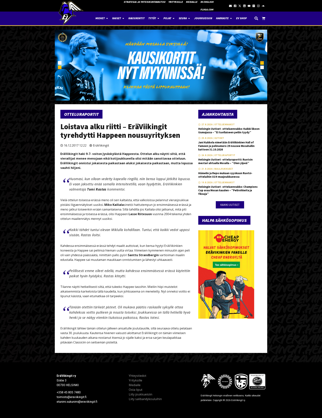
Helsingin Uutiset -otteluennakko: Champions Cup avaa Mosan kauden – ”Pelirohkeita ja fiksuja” (228, 190)
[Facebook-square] (235, 6)
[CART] (263, 18)
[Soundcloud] (263, 6)
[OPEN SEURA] (189, 18)
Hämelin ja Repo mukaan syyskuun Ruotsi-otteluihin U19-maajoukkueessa (225, 174)
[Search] (256, 18)
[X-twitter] (239, 6)
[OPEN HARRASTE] (231, 18)
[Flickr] (253, 6)
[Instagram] (258, 6)
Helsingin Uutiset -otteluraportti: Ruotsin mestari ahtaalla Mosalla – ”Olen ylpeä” (225, 161)
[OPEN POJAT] (173, 18)
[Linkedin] (244, 6)
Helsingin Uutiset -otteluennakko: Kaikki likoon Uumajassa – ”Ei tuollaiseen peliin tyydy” (229, 130)
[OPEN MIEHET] (107, 18)
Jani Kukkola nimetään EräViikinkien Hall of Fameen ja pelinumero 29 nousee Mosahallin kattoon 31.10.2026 (226, 146)
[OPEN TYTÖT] (158, 18)
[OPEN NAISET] (123, 18)
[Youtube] (249, 6)
